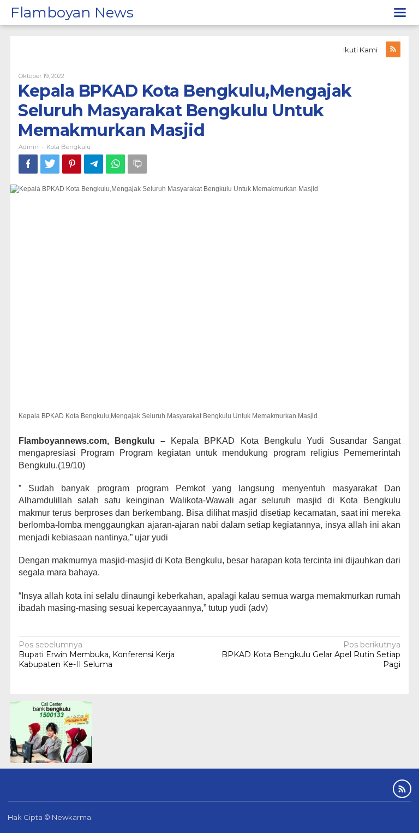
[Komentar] (137, 164)
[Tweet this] (49, 164)
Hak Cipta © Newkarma (49, 817)
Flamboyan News (72, 12)
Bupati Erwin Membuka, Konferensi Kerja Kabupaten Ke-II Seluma (97, 654)
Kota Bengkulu (68, 147)
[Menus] (400, 12)
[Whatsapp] (115, 164)
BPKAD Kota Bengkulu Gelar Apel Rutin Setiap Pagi (311, 654)
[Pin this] (71, 164)
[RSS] (393, 49)
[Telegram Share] (93, 164)
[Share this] (28, 164)
